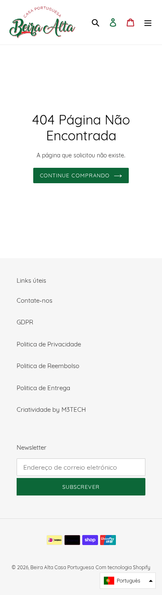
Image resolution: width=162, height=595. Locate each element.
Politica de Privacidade (49, 344)
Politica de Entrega (43, 388)
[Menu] (148, 22)
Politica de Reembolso (48, 366)
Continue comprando (75, 175)
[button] (128, 581)
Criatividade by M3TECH (51, 409)
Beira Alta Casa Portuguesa (62, 567)
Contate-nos (34, 300)
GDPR (25, 322)
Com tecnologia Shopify (123, 567)
